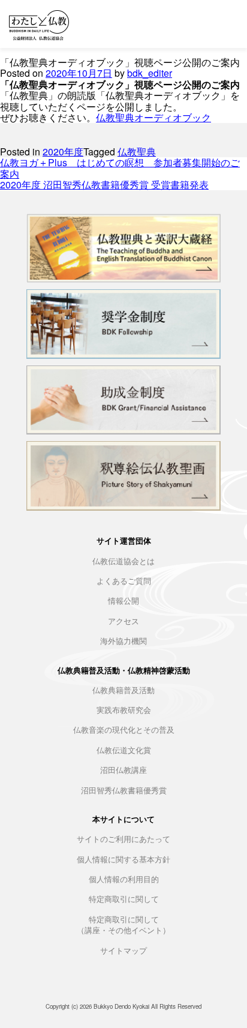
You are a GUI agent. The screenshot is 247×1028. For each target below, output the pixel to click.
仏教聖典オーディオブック (153, 117)
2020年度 (63, 151)
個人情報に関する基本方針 (123, 859)
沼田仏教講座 (123, 770)
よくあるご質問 (124, 581)
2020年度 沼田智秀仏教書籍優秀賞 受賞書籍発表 (104, 184)
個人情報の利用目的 (124, 879)
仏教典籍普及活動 (123, 690)
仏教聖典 (137, 151)
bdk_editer (149, 73)
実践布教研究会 (124, 710)
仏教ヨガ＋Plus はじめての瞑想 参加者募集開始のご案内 (120, 167)
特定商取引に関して (124, 899)
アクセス (123, 621)
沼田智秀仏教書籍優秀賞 (124, 790)
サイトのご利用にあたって (123, 839)
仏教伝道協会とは (123, 561)
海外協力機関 (123, 641)
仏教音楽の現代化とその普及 (123, 730)
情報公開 (123, 601)
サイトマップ (123, 950)
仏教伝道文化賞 (124, 750)
